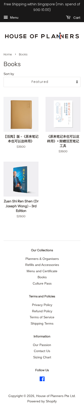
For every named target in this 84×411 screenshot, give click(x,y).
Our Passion (42, 345)
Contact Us (42, 351)
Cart (76, 17)
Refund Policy (42, 311)
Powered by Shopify (42, 401)
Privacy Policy (42, 305)
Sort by (9, 74)
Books (42, 277)
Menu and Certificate (42, 271)
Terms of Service (42, 317)
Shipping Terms (42, 323)
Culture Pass (42, 283)
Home (8, 54)
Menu (13, 17)
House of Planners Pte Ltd (55, 396)
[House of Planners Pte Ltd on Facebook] (42, 380)
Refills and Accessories (42, 265)
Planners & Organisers (42, 259)
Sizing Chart (42, 357)
